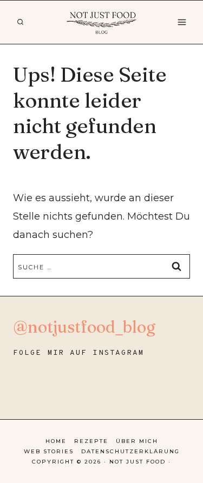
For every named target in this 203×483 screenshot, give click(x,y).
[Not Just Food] (101, 22)
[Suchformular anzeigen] (20, 22)
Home (56, 441)
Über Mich (137, 441)
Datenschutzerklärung (130, 451)
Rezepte (91, 441)
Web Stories (49, 451)
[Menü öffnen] (181, 22)
